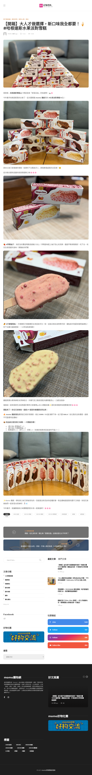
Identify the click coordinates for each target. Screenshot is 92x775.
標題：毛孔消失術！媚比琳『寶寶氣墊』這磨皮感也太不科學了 (47, 533)
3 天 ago (60, 594)
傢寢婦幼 (7, 584)
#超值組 (82, 514)
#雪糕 (6, 516)
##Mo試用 (16, 514)
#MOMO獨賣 (20, 748)
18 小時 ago (61, 572)
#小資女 (7, 751)
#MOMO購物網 (52, 514)
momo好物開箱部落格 (48, 770)
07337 (9, 34)
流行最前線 (7, 19)
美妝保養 (64, 544)
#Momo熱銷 (27, 514)
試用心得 (22, 19)
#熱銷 (73, 514)
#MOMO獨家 (39, 514)
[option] (68, 694)
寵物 (6, 595)
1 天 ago (60, 583)
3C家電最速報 (29, 531)
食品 (27, 19)
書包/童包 (7, 599)
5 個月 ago (15, 34)
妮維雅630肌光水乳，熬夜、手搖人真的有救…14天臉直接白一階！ (44, 546)
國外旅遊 (7, 591)
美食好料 (15, 19)
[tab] (52, 558)
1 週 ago (60, 605)
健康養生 (7, 580)
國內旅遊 (7, 588)
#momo (18, 745)
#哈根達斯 (64, 514)
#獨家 (23, 751)
